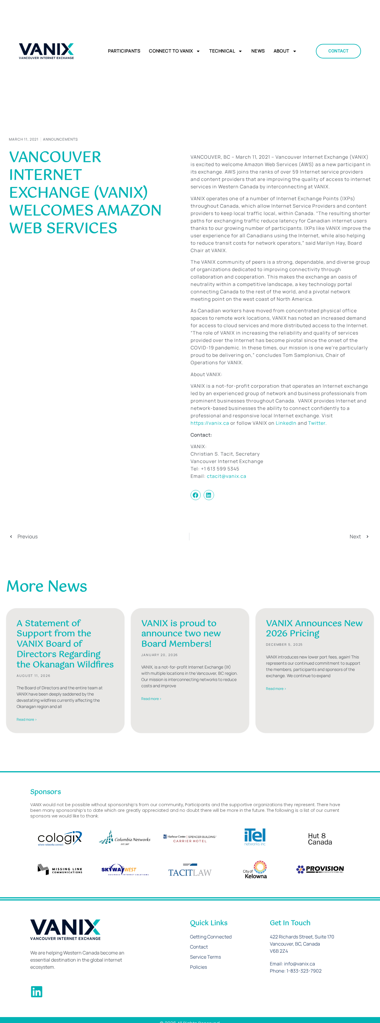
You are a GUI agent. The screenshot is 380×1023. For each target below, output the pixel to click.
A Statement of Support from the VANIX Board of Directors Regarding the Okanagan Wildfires (65, 644)
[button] (196, 495)
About (281, 51)
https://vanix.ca (210, 423)
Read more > (27, 719)
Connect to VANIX (171, 51)
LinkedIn (286, 423)
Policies (198, 967)
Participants (124, 51)
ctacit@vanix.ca (226, 476)
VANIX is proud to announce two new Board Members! (181, 634)
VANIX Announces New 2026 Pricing (314, 629)
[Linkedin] (36, 991)
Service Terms (205, 957)
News (258, 51)
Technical (222, 51)
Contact (199, 947)
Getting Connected (211, 936)
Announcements (60, 139)
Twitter (316, 423)
